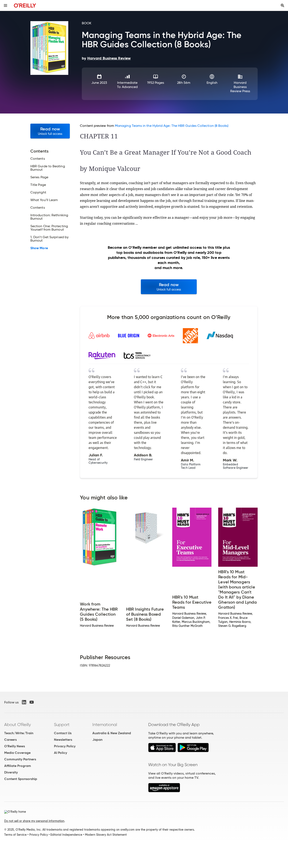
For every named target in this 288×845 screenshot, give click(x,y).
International (104, 724)
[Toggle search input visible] (282, 5)
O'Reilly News (14, 746)
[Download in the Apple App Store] (162, 751)
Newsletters (63, 739)
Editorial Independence (66, 835)
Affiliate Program (17, 766)
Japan (97, 739)
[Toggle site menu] (5, 5)
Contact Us (62, 733)
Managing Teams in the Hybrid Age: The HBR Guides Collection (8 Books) (172, 126)
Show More (39, 248)
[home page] (25, 5)
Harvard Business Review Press (240, 87)
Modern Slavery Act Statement (106, 835)
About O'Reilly (17, 724)
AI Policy (60, 752)
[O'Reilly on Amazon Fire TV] (164, 791)
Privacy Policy (64, 746)
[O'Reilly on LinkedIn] (24, 702)
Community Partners (20, 759)
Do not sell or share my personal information (34, 821)
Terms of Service (15, 835)
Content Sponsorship (20, 779)
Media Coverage (17, 752)
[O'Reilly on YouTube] (32, 702)
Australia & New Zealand (111, 733)
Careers (10, 739)
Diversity (11, 772)
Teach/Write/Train (18, 733)
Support (62, 724)
